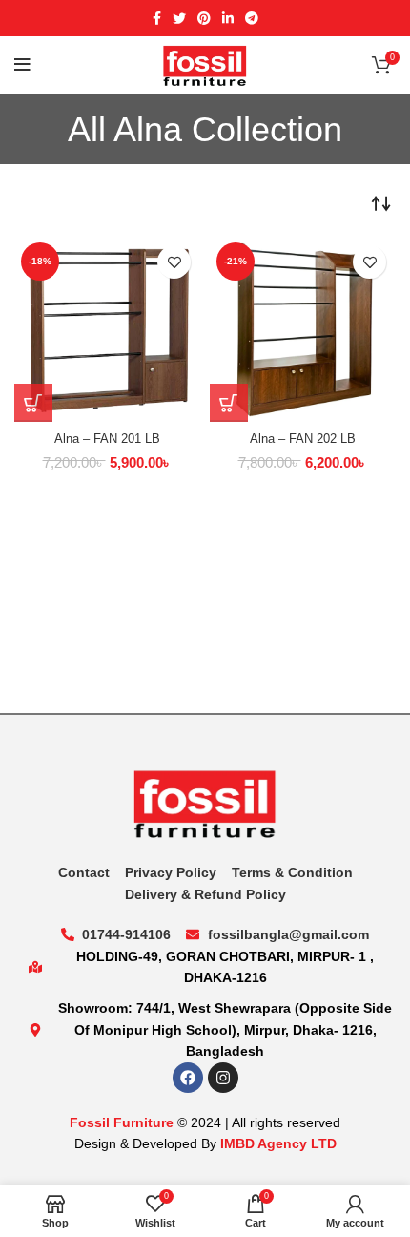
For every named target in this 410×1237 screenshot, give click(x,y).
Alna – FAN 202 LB (303, 439)
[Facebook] (188, 1077)
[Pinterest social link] (204, 18)
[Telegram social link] (251, 18)
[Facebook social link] (157, 18)
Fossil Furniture (122, 1122)
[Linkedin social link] (227, 18)
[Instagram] (223, 1077)
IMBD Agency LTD (278, 1143)
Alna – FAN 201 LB (107, 439)
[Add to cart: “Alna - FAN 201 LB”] (33, 403)
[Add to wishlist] (174, 262)
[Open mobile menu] (22, 65)
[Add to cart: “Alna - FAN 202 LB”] (229, 403)
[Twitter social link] (179, 18)
